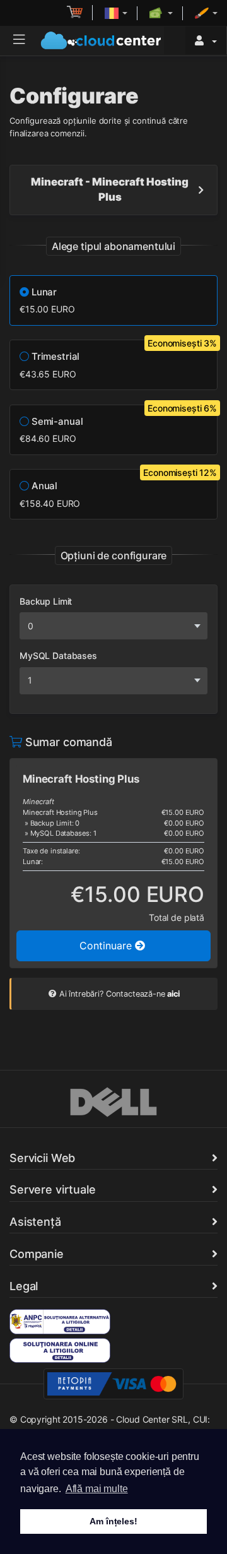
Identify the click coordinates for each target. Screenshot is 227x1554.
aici (173, 994)
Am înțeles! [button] (113, 1521)
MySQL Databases (58, 655)
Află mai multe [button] (97, 1488)
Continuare (107, 945)
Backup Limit (46, 601)
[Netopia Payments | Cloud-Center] (113, 1383)
